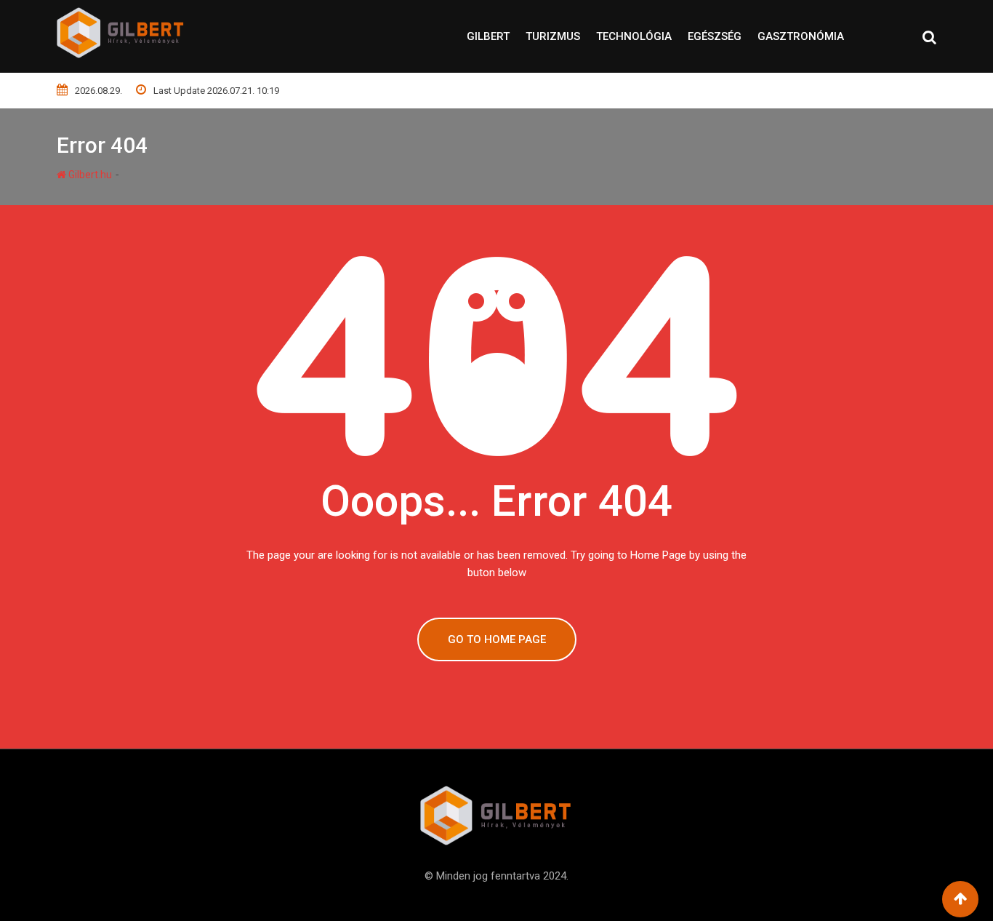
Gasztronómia (800, 36)
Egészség (714, 36)
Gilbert (488, 36)
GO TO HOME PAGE (497, 639)
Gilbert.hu (89, 174)
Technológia (634, 36)
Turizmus (553, 36)
